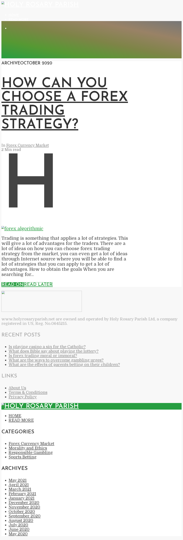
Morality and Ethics (28, 448)
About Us (17, 388)
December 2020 (24, 502)
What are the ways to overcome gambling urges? (56, 360)
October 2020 (22, 511)
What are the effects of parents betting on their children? (64, 364)
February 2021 (22, 493)
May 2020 (18, 534)
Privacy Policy (23, 397)
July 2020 (18, 525)
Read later (38, 284)
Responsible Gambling (31, 452)
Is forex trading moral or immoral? (43, 355)
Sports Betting (22, 457)
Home (14, 15)
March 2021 (20, 489)
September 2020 (25, 516)
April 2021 (19, 485)
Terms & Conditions (28, 392)
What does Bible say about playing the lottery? (53, 351)
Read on (12, 284)
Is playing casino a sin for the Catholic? (47, 346)
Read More (19, 19)
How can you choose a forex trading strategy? (64, 104)
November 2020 (24, 507)
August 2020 (21, 520)
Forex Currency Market (27, 145)
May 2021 (18, 480)
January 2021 (21, 498)
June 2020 (19, 529)
